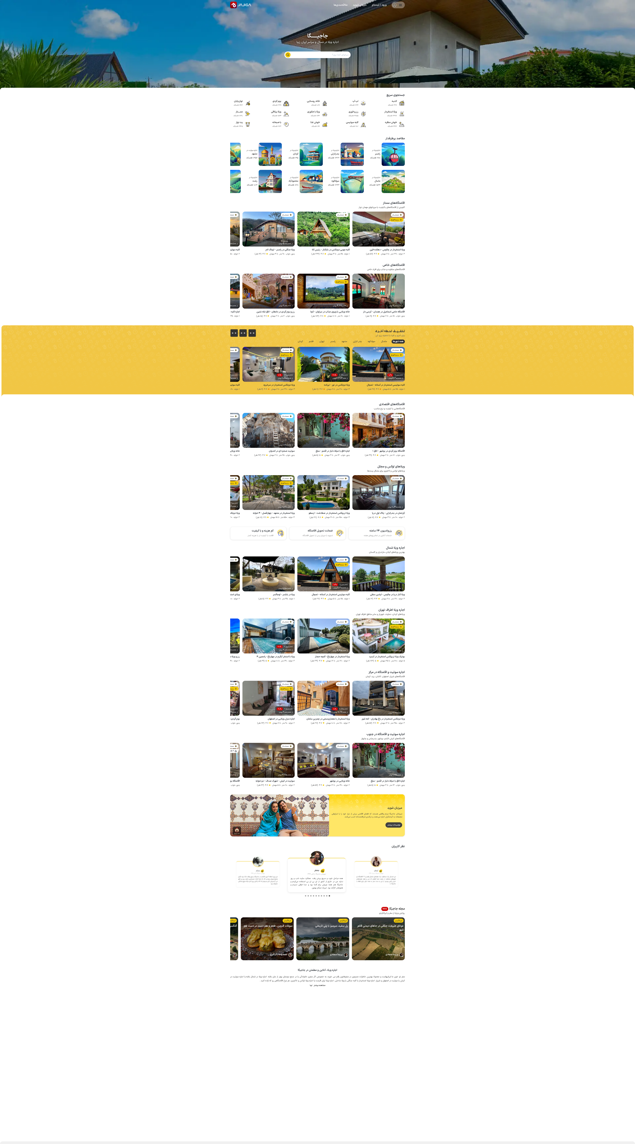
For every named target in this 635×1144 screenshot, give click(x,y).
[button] (379, 5)
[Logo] (233, 5)
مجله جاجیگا (394, 909)
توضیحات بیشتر (393, 824)
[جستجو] (288, 54)
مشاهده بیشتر (319, 985)
